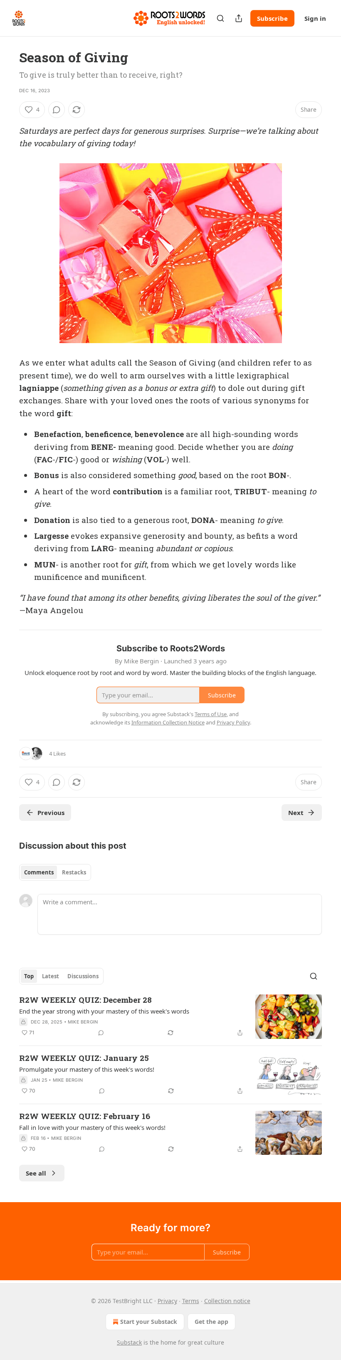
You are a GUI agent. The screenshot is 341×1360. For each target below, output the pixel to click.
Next (296, 812)
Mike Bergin (83, 1022)
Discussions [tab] (83, 976)
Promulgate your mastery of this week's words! (86, 1069)
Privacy (167, 1301)
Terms (190, 1301)
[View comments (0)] (56, 109)
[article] (170, 1016)
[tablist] (55, 872)
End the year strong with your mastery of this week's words (104, 1011)
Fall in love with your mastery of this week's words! (92, 1127)
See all (36, 1173)
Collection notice (227, 1301)
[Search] (220, 18)
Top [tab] (29, 976)
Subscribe (272, 18)
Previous (50, 812)
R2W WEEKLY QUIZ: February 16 (84, 1116)
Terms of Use (211, 714)
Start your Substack (148, 1322)
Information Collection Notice (168, 722)
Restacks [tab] (74, 872)
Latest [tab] (50, 976)
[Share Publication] (238, 18)
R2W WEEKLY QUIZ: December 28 (85, 999)
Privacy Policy (233, 722)
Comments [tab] (39, 872)
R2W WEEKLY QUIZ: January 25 (84, 1058)
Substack (129, 1342)
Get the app (211, 1322)
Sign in (315, 18)
